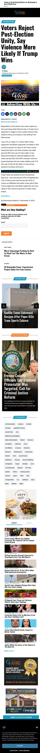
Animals (7, 643)
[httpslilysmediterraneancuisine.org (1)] (21, 519)
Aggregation (8, 22)
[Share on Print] (15, 114)
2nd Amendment (9, 598)
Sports (6, 309)
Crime (6, 372)
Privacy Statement (24, 750)
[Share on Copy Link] (28, 114)
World (3, 6)
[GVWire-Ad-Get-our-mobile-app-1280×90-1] (20, 172)
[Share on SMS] (24, 114)
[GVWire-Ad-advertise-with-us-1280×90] (20, 105)
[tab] (14, 523)
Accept (20, 746)
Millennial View (9, 613)
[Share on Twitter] (7, 114)
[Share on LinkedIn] (11, 114)
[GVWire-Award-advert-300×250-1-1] (21, 685)
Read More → (6, 196)
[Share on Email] (20, 114)
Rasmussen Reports (9, 122)
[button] (37, 727)
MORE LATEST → (10, 651)
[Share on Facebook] (3, 114)
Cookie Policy (14, 750)
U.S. (6, 553)
